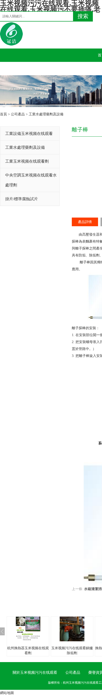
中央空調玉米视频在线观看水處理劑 (31, 180)
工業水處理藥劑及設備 (46, 114)
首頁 (3, 114)
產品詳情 (85, 222)
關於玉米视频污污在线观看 (35, 672)
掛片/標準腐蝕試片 (21, 199)
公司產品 (18, 114)
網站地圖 (7, 693)
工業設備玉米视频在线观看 (29, 133)
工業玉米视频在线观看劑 (27, 161)
